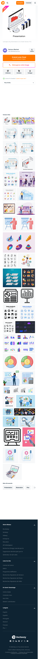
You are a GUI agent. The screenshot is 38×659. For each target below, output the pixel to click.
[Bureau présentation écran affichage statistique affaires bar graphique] (11, 402)
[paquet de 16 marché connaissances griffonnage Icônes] (10, 332)
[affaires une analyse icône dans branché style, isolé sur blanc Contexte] (11, 485)
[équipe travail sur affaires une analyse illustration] (11, 235)
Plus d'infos (7, 82)
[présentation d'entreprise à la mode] (10, 217)
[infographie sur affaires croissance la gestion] (11, 348)
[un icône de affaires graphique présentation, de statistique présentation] (11, 279)
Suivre (32, 51)
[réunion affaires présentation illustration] (12, 264)
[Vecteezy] (3, 3)
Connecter (28, 3)
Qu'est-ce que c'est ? (21, 78)
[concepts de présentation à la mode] (7, 121)
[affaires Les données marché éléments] (13, 580)
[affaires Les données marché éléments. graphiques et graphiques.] (14, 129)
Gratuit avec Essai (19, 58)
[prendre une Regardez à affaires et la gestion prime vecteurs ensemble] (26, 233)
